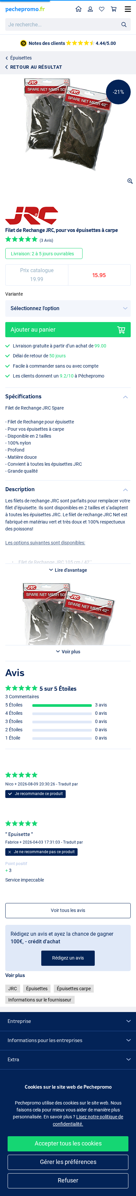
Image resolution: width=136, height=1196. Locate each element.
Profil (90, 9)
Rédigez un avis (68, 957)
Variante (14, 294)
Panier (114, 9)
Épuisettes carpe (74, 988)
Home (79, 9)
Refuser (68, 1180)
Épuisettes (21, 57)
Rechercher (124, 24)
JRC (12, 988)
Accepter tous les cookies (68, 1143)
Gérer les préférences (68, 1161)
